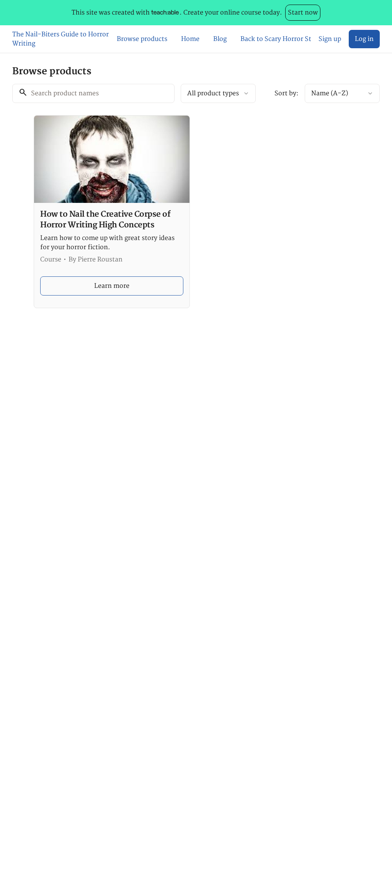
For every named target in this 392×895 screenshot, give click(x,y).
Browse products (142, 39)
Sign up (329, 39)
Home (190, 39)
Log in (364, 39)
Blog (220, 39)
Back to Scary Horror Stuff (275, 39)
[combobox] (218, 93)
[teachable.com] (165, 12)
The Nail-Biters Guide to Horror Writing (60, 39)
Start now (303, 12)
